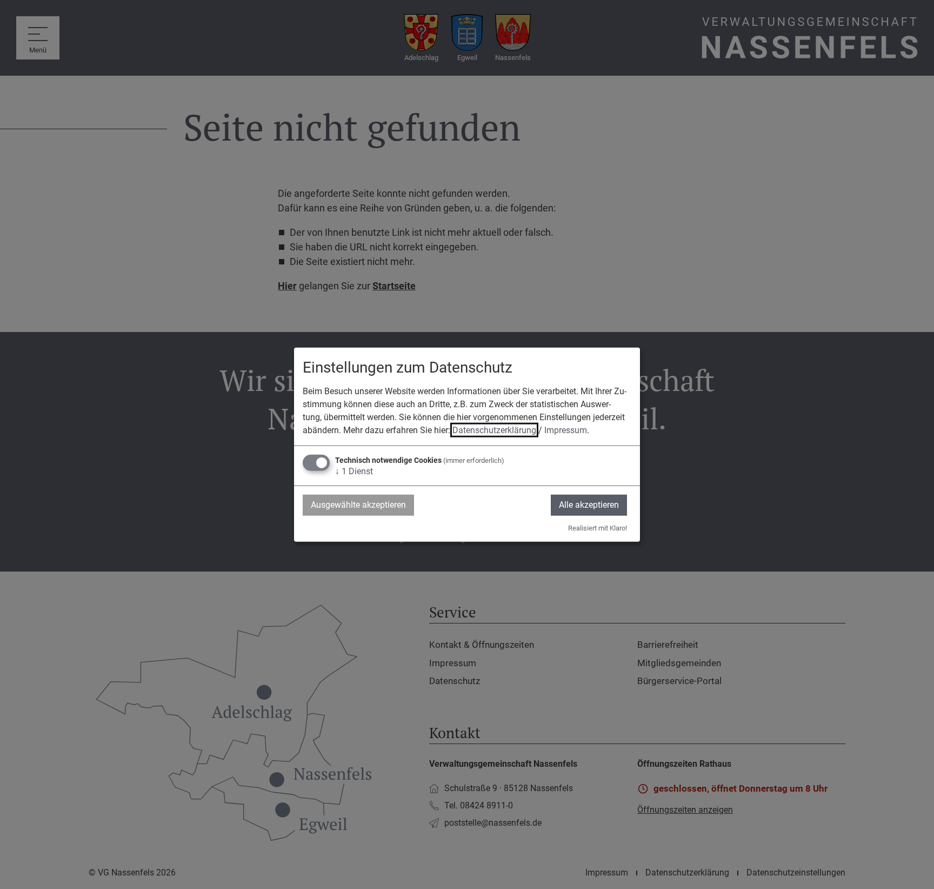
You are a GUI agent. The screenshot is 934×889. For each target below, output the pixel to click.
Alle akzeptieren (589, 505)
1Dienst (354, 471)
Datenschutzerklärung (494, 430)
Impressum (565, 430)
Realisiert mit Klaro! (597, 527)
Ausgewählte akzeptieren (358, 505)
